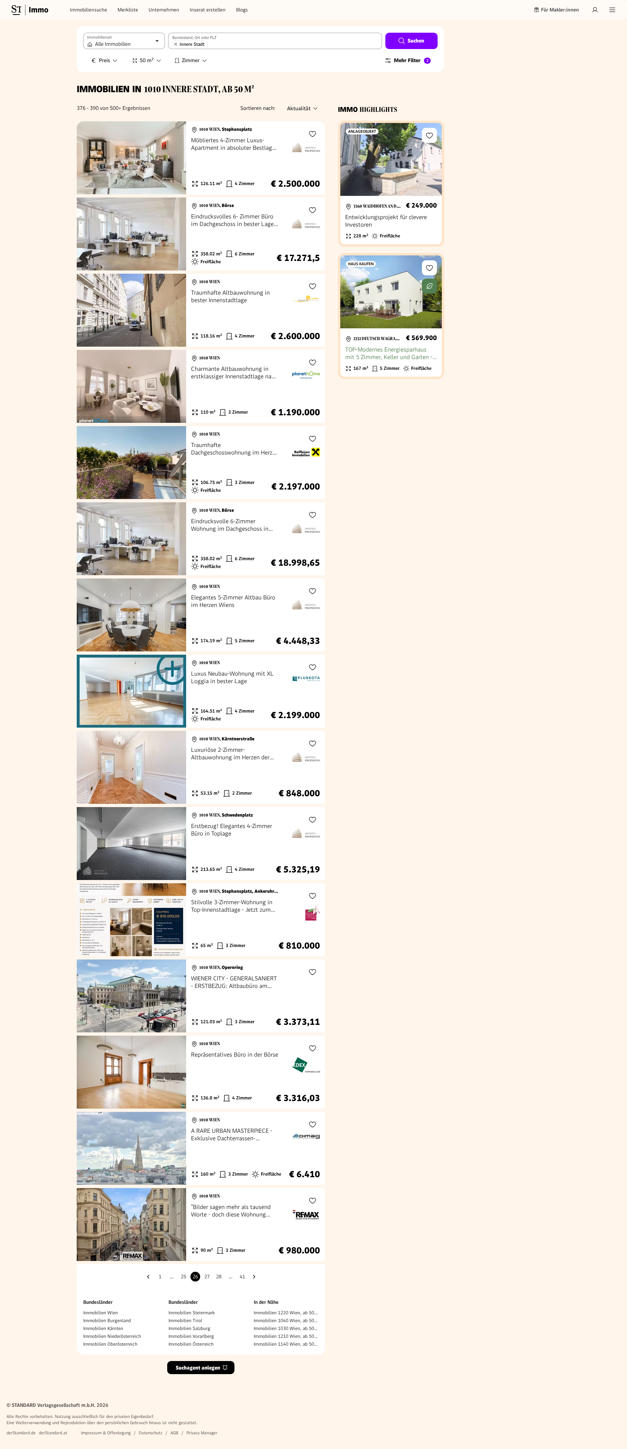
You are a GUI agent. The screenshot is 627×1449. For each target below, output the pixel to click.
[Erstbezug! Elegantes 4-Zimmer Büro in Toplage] (201, 843)
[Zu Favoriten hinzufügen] (312, 133)
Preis (104, 60)
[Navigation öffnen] (612, 10)
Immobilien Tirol (185, 1320)
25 (183, 1277)
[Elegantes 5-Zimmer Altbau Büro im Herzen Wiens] (201, 614)
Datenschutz (150, 1432)
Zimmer (191, 60)
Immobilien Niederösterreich (112, 1336)
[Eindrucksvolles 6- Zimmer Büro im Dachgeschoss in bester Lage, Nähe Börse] (201, 234)
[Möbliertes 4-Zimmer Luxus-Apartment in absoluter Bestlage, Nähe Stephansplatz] (201, 157)
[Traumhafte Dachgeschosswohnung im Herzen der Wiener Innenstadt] (201, 462)
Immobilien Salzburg (189, 1328)
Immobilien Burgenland (107, 1320)
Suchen (416, 41)
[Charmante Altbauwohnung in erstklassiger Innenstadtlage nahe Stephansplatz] (201, 386)
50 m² (147, 60)
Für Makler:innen (560, 10)
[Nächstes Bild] (175, 158)
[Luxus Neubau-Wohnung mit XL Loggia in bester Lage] (201, 691)
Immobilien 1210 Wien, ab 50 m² (286, 1336)
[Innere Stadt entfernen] (175, 44)
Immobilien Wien (100, 1312)
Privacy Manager (201, 1432)
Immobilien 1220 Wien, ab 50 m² (286, 1312)
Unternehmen (164, 10)
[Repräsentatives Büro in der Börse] (201, 1072)
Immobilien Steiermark (192, 1312)
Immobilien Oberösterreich (110, 1344)
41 (242, 1277)
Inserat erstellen (208, 10)
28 (218, 1277)
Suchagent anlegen (198, 1368)
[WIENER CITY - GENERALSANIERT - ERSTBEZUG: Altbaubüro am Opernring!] (201, 995)
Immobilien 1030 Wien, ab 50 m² (286, 1328)
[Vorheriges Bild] (88, 158)
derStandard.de (21, 1432)
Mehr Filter (411, 60)
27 (207, 1277)
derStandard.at (53, 1432)
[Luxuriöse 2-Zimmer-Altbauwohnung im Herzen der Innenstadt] (201, 767)
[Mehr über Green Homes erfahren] (429, 286)
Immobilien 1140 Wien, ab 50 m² (286, 1344)
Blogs (242, 10)
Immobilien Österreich (191, 1344)
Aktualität (299, 108)
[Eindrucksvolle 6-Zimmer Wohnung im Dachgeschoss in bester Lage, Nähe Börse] (201, 538)
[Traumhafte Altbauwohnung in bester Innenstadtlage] (201, 310)
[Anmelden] (595, 10)
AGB (174, 1432)
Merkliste (128, 10)
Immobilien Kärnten (103, 1328)
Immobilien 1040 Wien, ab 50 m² (286, 1320)
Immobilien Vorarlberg (191, 1336)
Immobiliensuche (88, 10)
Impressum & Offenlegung (106, 1432)
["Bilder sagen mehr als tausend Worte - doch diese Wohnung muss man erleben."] (201, 1224)
